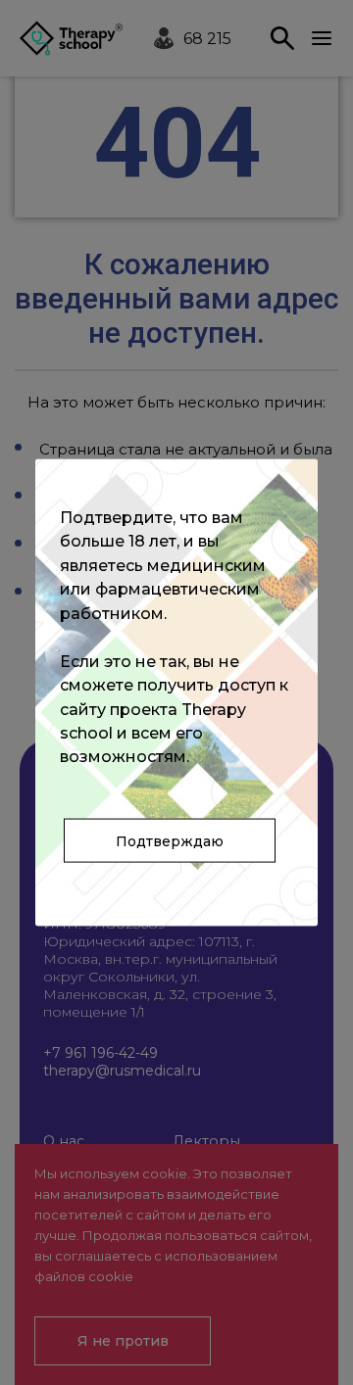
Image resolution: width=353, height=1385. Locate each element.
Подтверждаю (170, 840)
